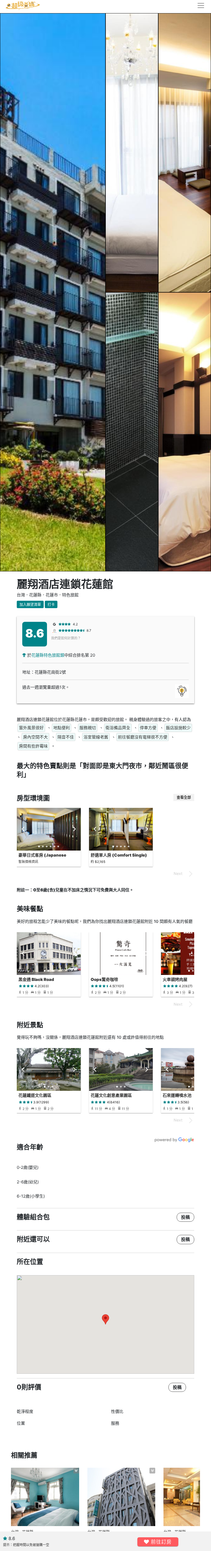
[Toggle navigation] (199, 5)
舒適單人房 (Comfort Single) (119, 855)
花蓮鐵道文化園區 (34, 1095)
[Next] (74, 829)
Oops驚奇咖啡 (104, 979)
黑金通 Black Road (36, 979)
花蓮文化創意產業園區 (111, 1095)
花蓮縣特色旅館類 (47, 655)
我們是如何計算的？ (66, 638)
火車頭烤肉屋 (175, 979)
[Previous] (23, 829)
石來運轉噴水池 (177, 1095)
